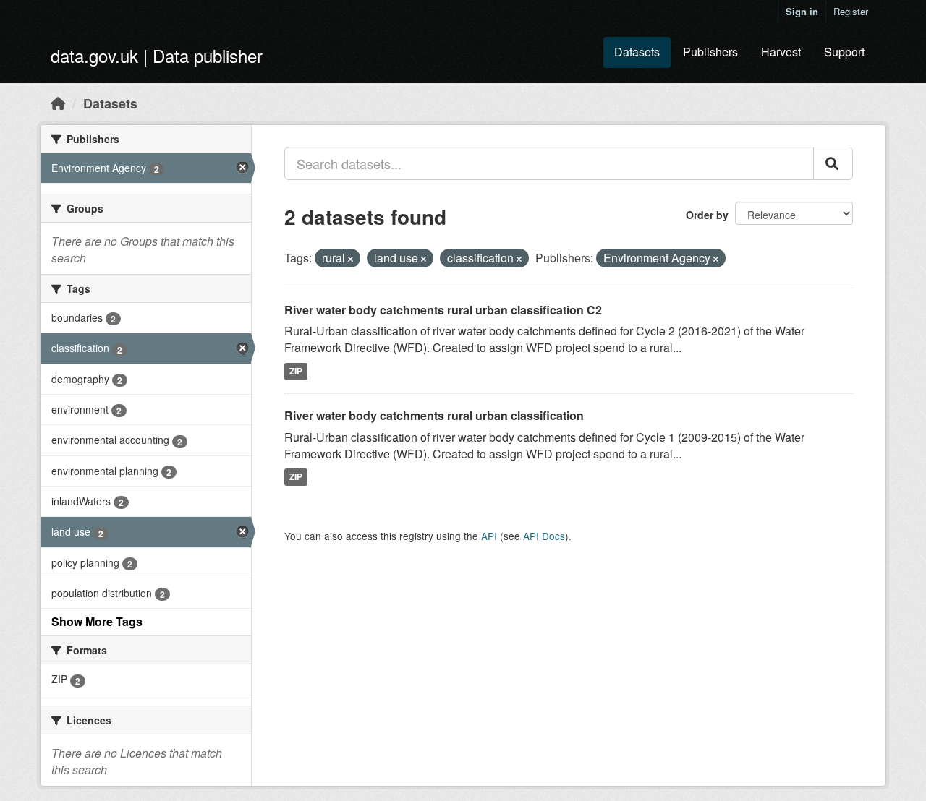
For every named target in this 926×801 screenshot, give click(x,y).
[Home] (58, 102)
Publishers (710, 51)
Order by (707, 214)
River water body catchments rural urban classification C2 (443, 309)
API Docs (544, 535)
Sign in (802, 11)
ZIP (295, 370)
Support (844, 51)
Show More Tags (97, 621)
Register (850, 11)
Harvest (781, 51)
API (489, 535)
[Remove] (350, 259)
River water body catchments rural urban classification (434, 415)
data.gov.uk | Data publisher (157, 55)
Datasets (637, 51)
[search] (833, 163)
